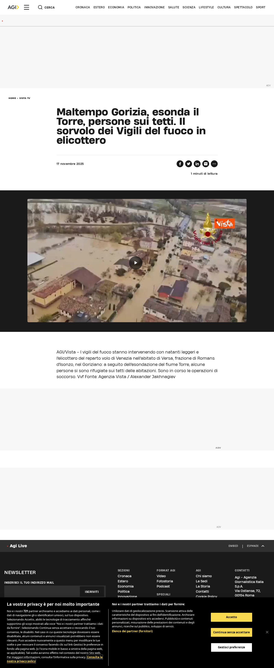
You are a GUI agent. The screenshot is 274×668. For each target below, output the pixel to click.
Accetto (231, 617)
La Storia (203, 586)
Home (12, 98)
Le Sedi (201, 581)
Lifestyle (206, 7)
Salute (173, 7)
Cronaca (83, 7)
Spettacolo (243, 7)
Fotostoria (165, 581)
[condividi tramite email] (205, 163)
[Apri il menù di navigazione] (26, 7)
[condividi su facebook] (180, 163)
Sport (260, 7)
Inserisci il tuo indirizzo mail (29, 582)
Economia (116, 7)
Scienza (189, 7)
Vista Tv (24, 98)
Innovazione (154, 7)
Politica (134, 7)
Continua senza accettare (231, 632)
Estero (99, 7)
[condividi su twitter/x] (188, 163)
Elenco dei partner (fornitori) (132, 631)
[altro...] (214, 163)
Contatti (202, 591)
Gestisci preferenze (231, 647)
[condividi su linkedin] (197, 163)
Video (161, 576)
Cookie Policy (206, 597)
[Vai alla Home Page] (13, 7)
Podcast (163, 586)
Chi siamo (204, 576)
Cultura (224, 7)
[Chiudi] (267, 632)
